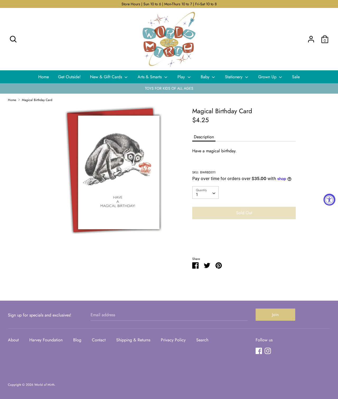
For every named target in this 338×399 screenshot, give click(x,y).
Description (204, 137)
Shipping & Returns (133, 340)
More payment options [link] (244, 241)
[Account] (311, 37)
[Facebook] (259, 351)
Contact (99, 340)
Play (181, 77)
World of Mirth (44, 384)
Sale (296, 77)
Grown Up (268, 77)
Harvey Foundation (46, 340)
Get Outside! (69, 77)
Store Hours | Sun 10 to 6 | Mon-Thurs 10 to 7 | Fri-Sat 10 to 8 (169, 4)
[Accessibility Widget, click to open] (329, 199)
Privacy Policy (173, 340)
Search (202, 340)
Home (43, 77)
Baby (206, 77)
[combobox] (205, 192)
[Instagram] (268, 351)
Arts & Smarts (150, 77)
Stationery (234, 77)
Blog (77, 340)
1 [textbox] (197, 194)
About (13, 340)
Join (275, 314)
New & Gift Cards (106, 77)
